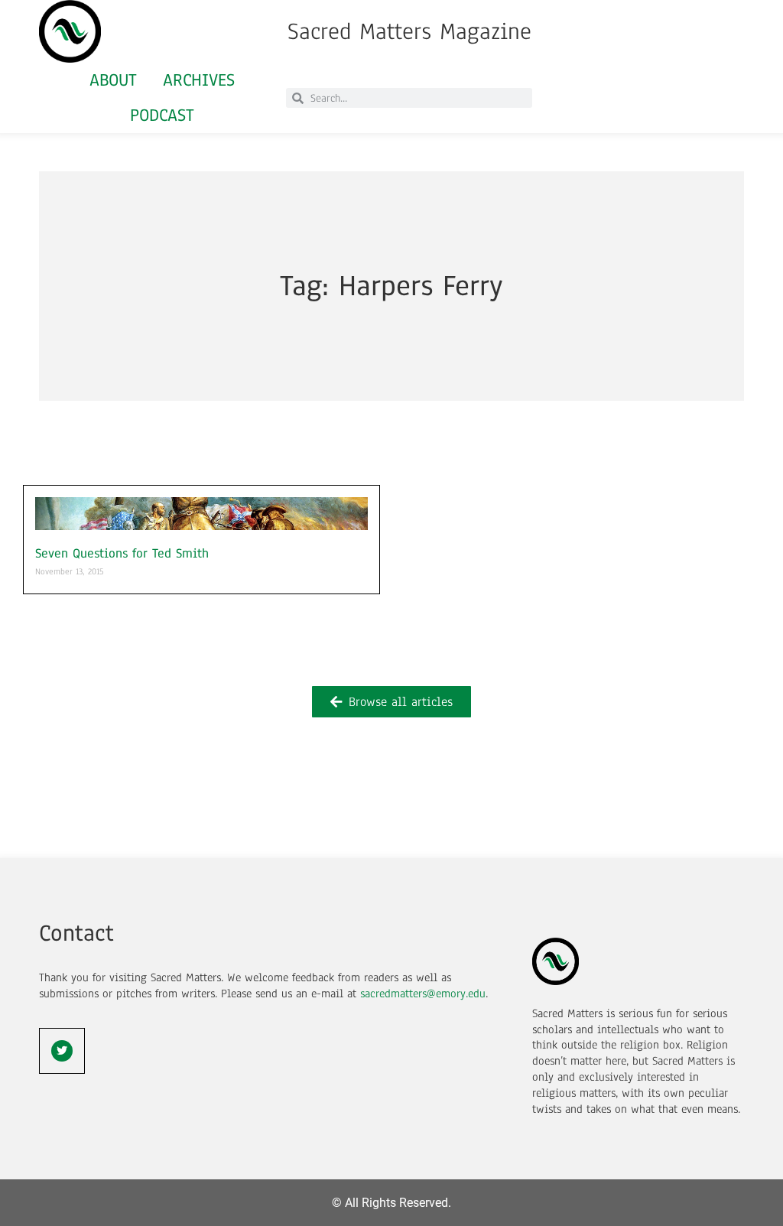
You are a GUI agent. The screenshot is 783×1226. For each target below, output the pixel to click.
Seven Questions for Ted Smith (122, 553)
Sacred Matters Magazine (409, 31)
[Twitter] (62, 1051)
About (113, 80)
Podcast (162, 115)
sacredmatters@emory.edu (423, 993)
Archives (199, 80)
